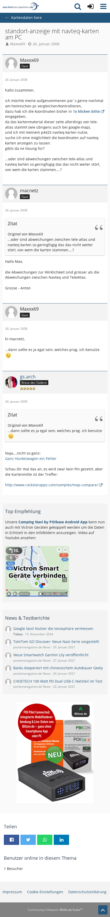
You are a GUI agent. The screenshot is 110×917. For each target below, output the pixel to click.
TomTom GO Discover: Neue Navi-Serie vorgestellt (56, 641)
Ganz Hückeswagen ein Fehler (31, 458)
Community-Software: (55, 910)
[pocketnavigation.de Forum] (21, 6)
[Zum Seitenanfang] (102, 909)
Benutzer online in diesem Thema (40, 858)
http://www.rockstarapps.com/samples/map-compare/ (51, 484)
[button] (103, 6)
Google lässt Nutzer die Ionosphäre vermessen (53, 628)
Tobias (18, 634)
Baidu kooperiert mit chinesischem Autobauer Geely (58, 667)
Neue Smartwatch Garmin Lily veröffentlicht (51, 654)
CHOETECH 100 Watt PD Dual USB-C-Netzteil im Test (57, 681)
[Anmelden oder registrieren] (90, 6)
